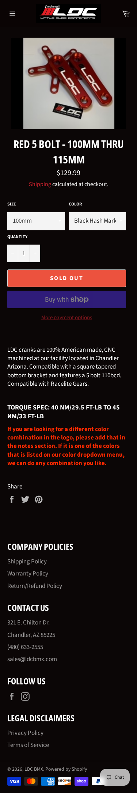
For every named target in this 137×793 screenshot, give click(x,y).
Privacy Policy (25, 733)
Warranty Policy (27, 573)
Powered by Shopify (66, 769)
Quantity (17, 237)
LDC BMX (33, 769)
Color (75, 204)
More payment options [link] (66, 317)
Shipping (40, 184)
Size (11, 204)
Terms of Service (28, 745)
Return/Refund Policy (34, 586)
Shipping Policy (27, 561)
